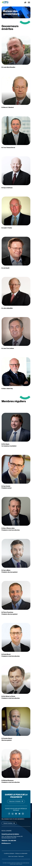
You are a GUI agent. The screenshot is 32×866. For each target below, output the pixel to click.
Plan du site (21, 856)
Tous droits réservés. (25, 863)
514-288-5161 (9, 840)
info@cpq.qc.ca (6, 843)
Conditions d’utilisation (9, 853)
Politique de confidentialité (21, 853)
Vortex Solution (19, 864)
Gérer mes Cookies (13, 856)
